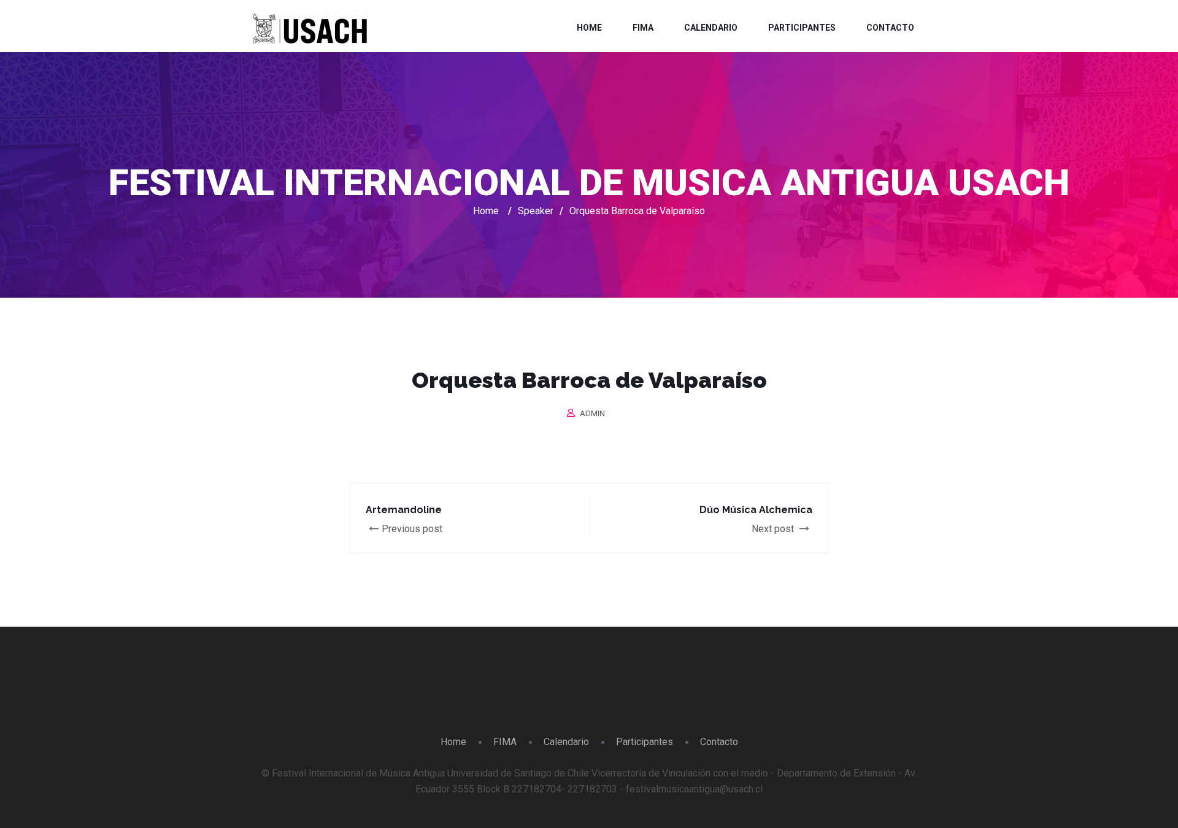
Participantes (802, 28)
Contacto (890, 28)
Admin (592, 413)
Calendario (710, 28)
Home (589, 28)
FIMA (643, 28)
